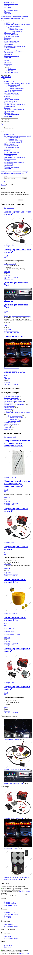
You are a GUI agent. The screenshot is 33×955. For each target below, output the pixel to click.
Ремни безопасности (10, 43)
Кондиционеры (9, 52)
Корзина (10, 70)
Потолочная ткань (10, 47)
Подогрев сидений (14, 26)
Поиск (6, 176)
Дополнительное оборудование (14, 51)
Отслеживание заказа (11, 10)
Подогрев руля (12, 28)
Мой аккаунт (8, 13)
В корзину (7, 275)
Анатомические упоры (11, 36)
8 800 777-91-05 (9, 23)
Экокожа (7, 49)
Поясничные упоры (10, 905)
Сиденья (7, 39)
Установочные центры (11, 4)
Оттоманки (7, 38)
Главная (6, 60)
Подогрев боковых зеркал (16, 29)
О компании (8, 64)
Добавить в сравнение (11, 277)
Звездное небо (8, 44)
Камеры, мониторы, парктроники (14, 46)
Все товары (8, 62)
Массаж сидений (9, 33)
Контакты (7, 65)
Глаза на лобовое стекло (11, 41)
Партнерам (7, 7)
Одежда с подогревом (15, 31)
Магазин (7, 12)
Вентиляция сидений (11, 34)
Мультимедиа (8, 54)
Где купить (7, 5)
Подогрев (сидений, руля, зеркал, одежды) (17, 24)
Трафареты (7, 427)
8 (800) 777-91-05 (9, 2)
